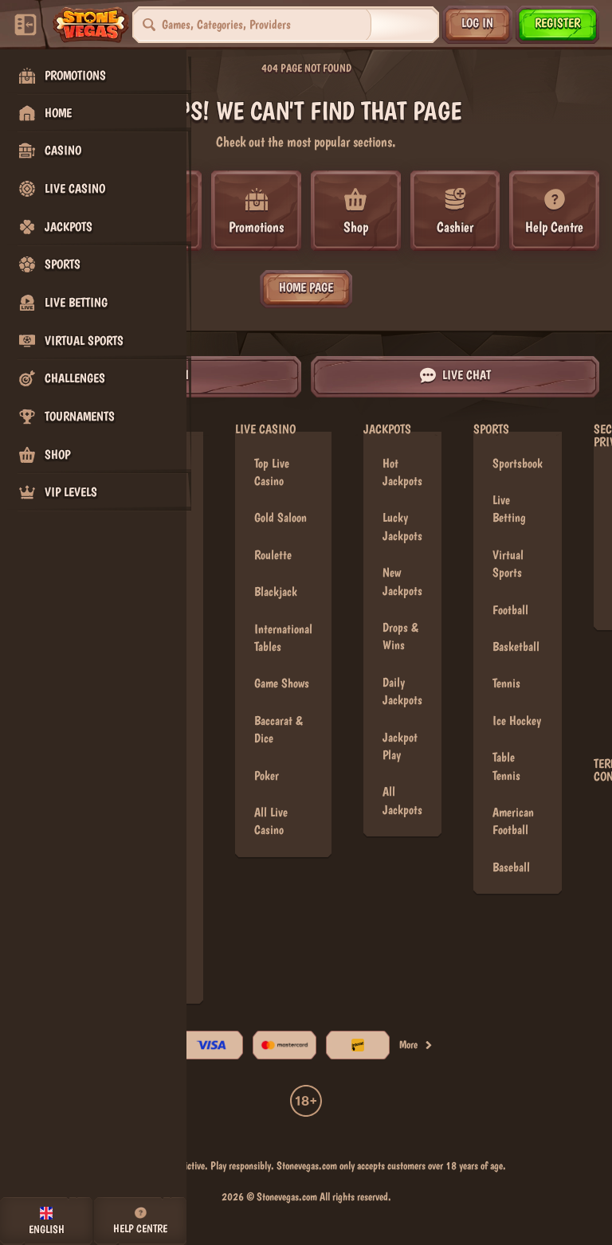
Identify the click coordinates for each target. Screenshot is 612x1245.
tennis (506, 683)
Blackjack (275, 591)
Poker (266, 775)
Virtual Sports (508, 563)
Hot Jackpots (402, 472)
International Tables (283, 637)
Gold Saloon (280, 517)
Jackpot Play (400, 746)
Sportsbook (517, 463)
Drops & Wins (400, 636)
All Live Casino (271, 821)
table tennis (506, 766)
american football (513, 821)
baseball (511, 867)
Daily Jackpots (402, 691)
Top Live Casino (271, 472)
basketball (515, 646)
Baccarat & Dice (278, 729)
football (510, 609)
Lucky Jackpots (402, 526)
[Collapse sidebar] (25, 24)
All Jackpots (402, 800)
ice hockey (516, 720)
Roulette (273, 554)
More (408, 1044)
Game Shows (281, 683)
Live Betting (508, 508)
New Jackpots (402, 581)
